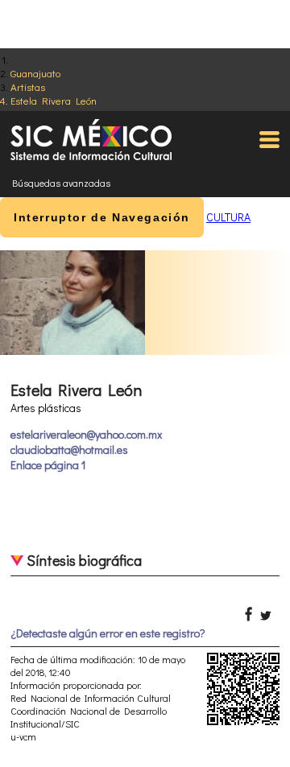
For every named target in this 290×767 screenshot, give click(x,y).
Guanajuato (35, 73)
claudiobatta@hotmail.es (69, 449)
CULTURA (228, 217)
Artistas (27, 86)
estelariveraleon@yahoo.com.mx (86, 434)
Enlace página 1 (47, 464)
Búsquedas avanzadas (61, 182)
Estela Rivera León (53, 100)
